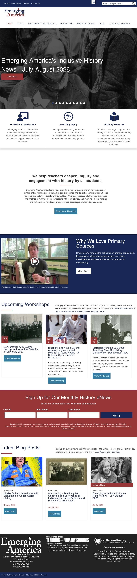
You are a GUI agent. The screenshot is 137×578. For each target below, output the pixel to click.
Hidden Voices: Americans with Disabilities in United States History (21, 495)
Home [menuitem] (9, 24)
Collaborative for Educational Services (20, 575)
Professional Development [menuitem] (40, 25)
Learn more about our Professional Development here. (80, 311)
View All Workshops (124, 308)
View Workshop (12, 358)
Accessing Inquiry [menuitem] (84, 25)
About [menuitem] (19, 25)
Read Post (10, 511)
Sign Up (116, 415)
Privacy (26, 3)
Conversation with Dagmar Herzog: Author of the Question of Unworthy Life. (21, 349)
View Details (12, 77)
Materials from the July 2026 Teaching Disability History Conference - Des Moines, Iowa (110, 350)
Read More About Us (66, 211)
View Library (83, 271)
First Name (42, 409)
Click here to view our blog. (107, 451)
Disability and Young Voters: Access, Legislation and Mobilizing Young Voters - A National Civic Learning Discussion (64, 352)
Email (7, 409)
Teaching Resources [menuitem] (120, 24)
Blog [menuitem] (102, 24)
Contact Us (35, 3)
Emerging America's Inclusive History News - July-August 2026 (109, 495)
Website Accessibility (12, 3)
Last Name (74, 409)
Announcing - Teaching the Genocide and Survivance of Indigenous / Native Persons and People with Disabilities (66, 496)
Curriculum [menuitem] (65, 25)
